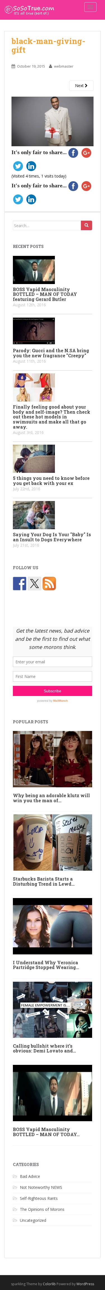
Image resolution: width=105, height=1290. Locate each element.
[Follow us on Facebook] (19, 583)
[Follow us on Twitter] (34, 583)
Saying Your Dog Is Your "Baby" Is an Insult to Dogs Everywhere (52, 536)
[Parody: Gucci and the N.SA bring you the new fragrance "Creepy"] (52, 331)
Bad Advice (30, 1176)
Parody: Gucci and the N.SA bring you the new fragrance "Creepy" (51, 352)
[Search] (86, 225)
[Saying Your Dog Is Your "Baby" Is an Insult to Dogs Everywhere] (52, 515)
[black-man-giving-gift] (52, 121)
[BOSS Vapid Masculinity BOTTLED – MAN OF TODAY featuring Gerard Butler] (52, 270)
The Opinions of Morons (42, 1209)
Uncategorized (33, 1220)
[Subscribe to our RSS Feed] (49, 583)
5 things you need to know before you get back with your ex (51, 480)
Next (80, 85)
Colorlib (49, 1284)
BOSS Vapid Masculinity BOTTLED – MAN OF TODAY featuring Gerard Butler (45, 294)
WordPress (85, 1284)
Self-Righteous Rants (39, 1198)
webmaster (63, 66)
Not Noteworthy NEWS (41, 1187)
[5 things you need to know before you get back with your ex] (52, 459)
